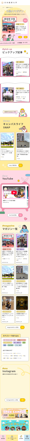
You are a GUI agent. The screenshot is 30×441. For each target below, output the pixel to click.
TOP (3, 7)
